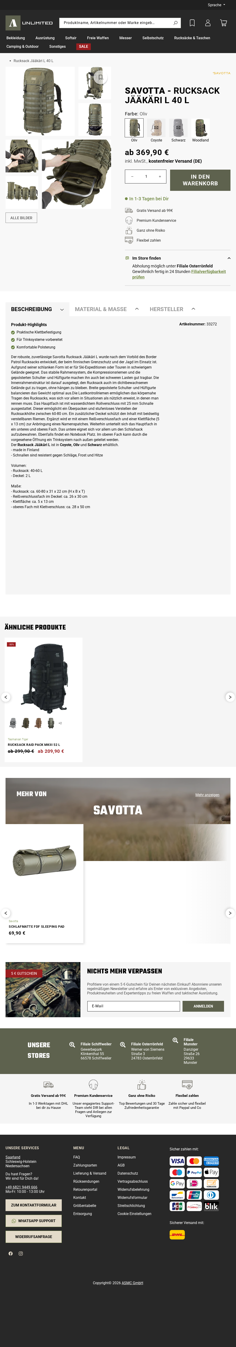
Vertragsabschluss (133, 1181)
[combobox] (120, 23)
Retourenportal (85, 1189)
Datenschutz (128, 1173)
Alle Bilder (21, 218)
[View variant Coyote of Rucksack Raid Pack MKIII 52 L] (38, 723)
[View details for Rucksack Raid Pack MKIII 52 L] (43, 679)
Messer (125, 38)
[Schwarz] (178, 128)
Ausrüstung (45, 38)
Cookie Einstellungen (134, 1214)
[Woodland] (200, 128)
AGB (121, 1165)
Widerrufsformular (132, 1197)
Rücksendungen (86, 1181)
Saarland (13, 1157)
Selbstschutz (153, 38)
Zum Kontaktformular (33, 1205)
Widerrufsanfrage (33, 1237)
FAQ (76, 1157)
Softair (71, 38)
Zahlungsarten (85, 1165)
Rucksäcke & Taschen (192, 38)
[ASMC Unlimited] (30, 23)
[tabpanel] (118, 455)
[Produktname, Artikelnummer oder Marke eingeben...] (175, 23)
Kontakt (79, 1197)
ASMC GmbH (132, 1283)
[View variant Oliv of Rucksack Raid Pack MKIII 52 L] (25, 723)
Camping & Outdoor (22, 46)
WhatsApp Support (37, 1221)
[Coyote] (156, 128)
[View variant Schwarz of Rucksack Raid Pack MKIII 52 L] (12, 723)
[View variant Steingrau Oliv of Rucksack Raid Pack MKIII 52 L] (51, 723)
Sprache (215, 5)
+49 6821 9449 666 (21, 1187)
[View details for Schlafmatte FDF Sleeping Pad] (44, 860)
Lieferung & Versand (89, 1173)
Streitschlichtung (131, 1205)
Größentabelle (84, 1205)
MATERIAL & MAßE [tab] (101, 309)
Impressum (127, 1157)
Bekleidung (15, 38)
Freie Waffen (98, 38)
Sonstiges (57, 46)
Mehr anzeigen (207, 795)
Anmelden (203, 1006)
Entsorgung (82, 1214)
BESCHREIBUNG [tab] (31, 309)
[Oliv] (134, 128)
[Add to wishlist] (192, 23)
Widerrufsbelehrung (133, 1189)
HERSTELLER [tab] (166, 309)
